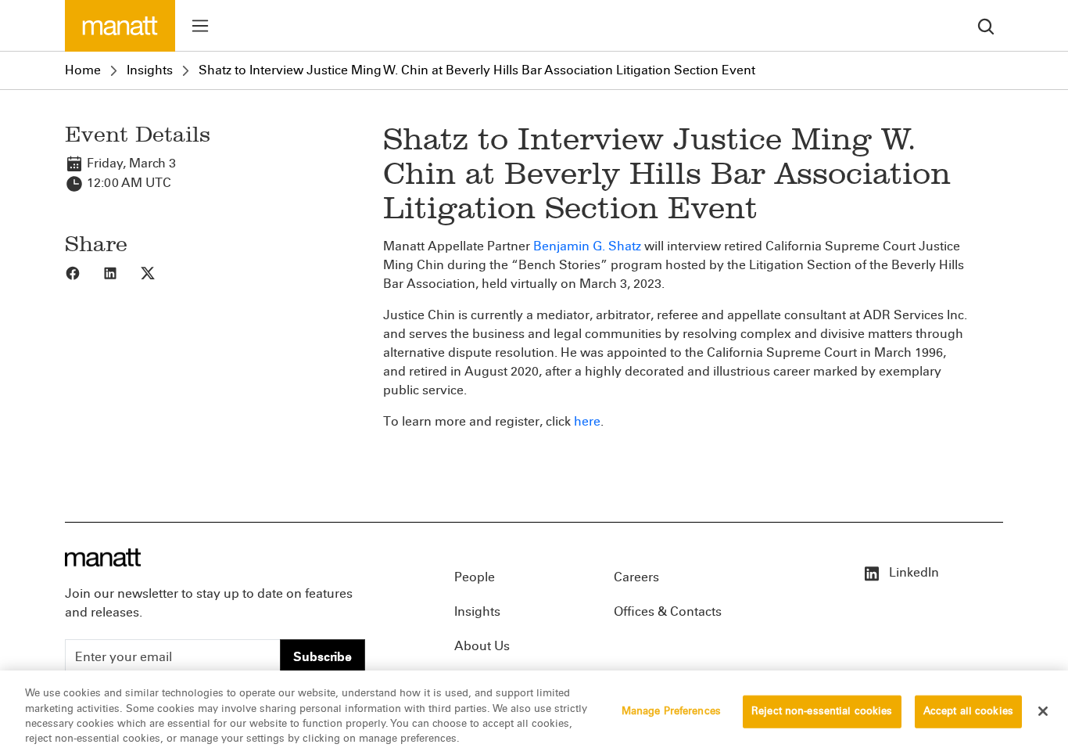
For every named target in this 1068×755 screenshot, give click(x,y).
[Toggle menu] (200, 26)
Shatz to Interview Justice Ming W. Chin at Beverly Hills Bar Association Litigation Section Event (477, 70)
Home (83, 70)
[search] (986, 25)
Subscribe (322, 656)
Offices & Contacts (668, 611)
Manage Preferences (671, 711)
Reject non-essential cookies (822, 711)
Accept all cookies (968, 711)
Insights (150, 70)
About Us (482, 645)
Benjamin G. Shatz (587, 246)
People (474, 577)
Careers (636, 577)
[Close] (1043, 711)
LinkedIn (912, 572)
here (587, 421)
